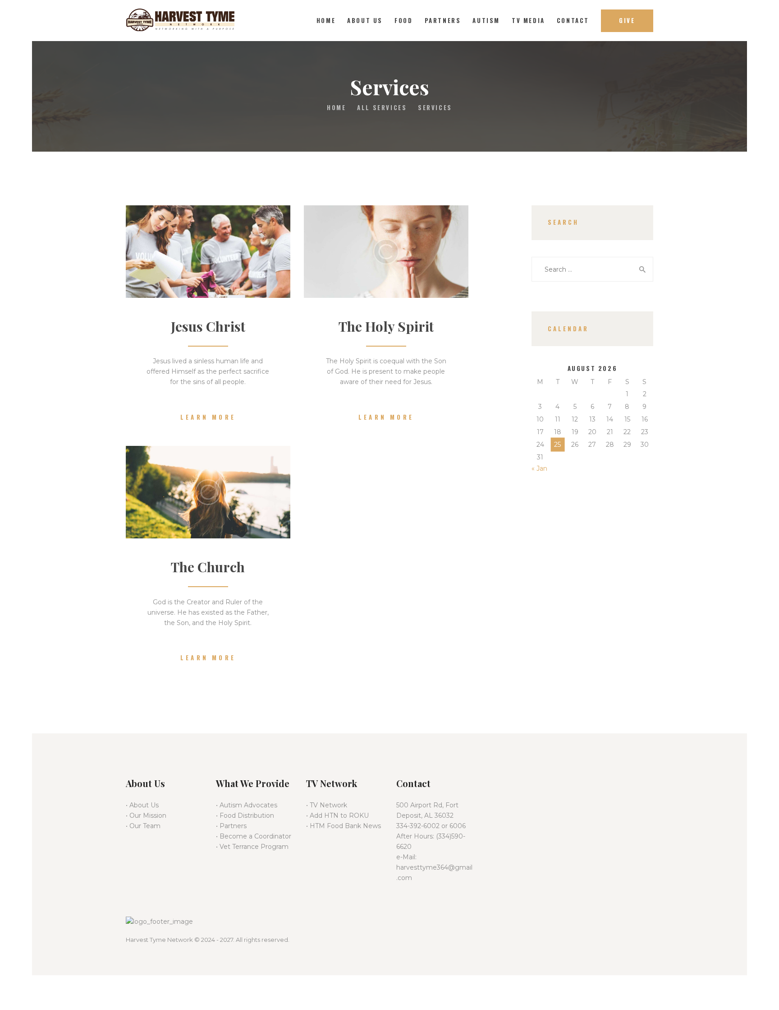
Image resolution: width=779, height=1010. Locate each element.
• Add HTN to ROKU (337, 815)
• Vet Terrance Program (252, 847)
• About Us (142, 805)
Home (336, 107)
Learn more (208, 417)
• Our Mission (146, 815)
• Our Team (143, 826)
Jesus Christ (208, 326)
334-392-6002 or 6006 (431, 826)
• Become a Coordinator (253, 836)
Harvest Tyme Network (159, 939)
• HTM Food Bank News (343, 826)
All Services (382, 107)
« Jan (539, 468)
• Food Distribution (245, 815)
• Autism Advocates (246, 805)
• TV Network (326, 805)
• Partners (231, 826)
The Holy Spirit (386, 326)
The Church (208, 567)
